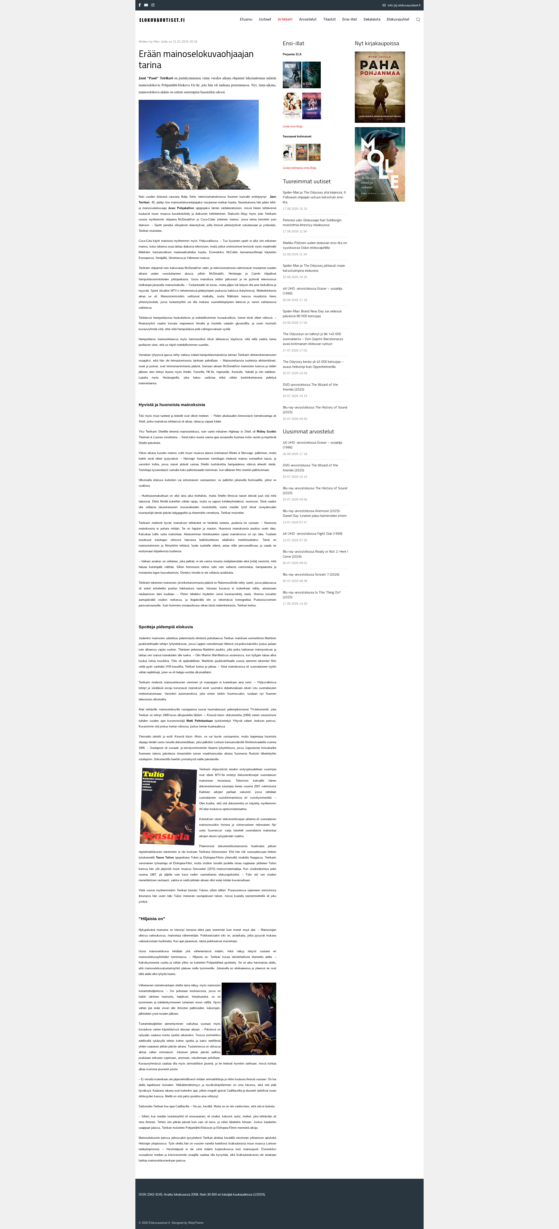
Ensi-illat (349, 19)
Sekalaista (372, 19)
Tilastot (329, 19)
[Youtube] (146, 5)
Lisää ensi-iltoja (292, 126)
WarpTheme (196, 1222)
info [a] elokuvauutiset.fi (404, 5)
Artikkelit (285, 19)
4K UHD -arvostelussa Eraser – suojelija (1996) (312, 291)
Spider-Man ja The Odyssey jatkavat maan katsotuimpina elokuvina (314, 268)
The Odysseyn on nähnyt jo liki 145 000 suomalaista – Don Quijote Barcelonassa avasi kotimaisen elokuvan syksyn (313, 338)
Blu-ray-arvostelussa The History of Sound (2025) (315, 410)
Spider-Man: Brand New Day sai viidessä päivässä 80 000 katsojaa (312, 313)
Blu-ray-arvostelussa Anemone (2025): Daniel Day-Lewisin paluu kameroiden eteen (315, 513)
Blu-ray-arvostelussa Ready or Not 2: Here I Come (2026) (315, 554)
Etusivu (246, 19)
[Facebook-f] (140, 5)
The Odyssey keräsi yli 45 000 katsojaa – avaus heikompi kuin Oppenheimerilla (313, 364)
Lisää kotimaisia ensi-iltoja (299, 168)
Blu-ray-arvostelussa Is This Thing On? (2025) (312, 595)
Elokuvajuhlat (398, 19)
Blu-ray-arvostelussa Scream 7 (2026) (311, 574)
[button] (418, 19)
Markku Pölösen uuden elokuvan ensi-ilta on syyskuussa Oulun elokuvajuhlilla (315, 245)
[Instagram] (152, 5)
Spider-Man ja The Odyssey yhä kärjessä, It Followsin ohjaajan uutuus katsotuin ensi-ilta (314, 197)
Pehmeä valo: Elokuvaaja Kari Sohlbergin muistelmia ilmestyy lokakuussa (312, 222)
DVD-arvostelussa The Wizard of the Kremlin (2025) (310, 387)
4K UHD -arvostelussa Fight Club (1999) (312, 533)
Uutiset (265, 19)
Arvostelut (308, 19)
